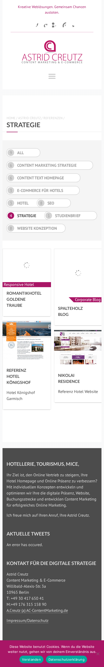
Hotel (19, 203)
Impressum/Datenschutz (27, 620)
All (17, 152)
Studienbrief (64, 215)
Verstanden (31, 659)
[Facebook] (34, 23)
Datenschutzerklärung (66, 659)
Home (11, 118)
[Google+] (43, 23)
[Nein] (97, 653)
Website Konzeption (33, 228)
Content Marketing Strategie (43, 165)
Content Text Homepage (37, 177)
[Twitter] (71, 23)
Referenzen (53, 118)
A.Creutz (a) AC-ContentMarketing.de (37, 610)
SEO (47, 203)
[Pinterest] (62, 23)
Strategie (23, 215)
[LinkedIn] (53, 23)
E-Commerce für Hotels (36, 190)
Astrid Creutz (29, 118)
